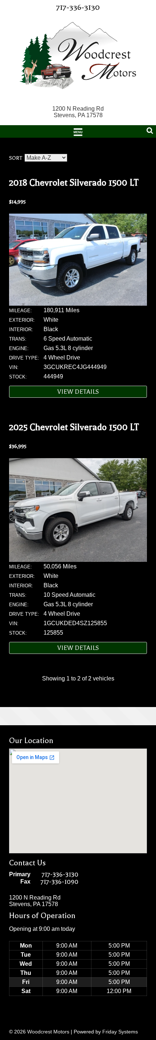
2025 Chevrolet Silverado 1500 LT (74, 427)
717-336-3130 (78, 7)
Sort (15, 158)
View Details (78, 391)
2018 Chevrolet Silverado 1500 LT (74, 183)
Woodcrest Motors (48, 1032)
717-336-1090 (59, 881)
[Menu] (78, 131)
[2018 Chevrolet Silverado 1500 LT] (78, 304)
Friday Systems (120, 1032)
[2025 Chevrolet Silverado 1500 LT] (78, 560)
